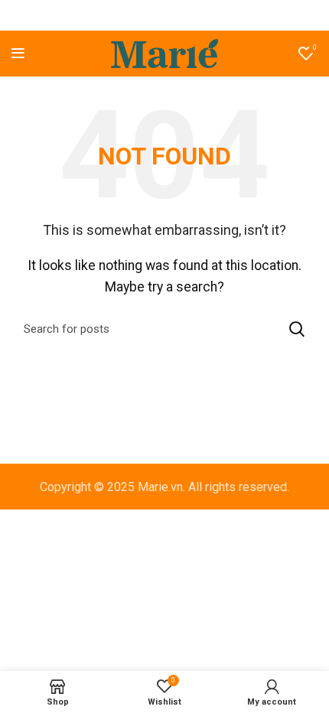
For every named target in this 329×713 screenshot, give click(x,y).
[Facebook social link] (126, 15)
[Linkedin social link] (183, 15)
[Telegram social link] (202, 15)
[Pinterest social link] (164, 15)
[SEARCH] (297, 329)
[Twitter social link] (144, 15)
